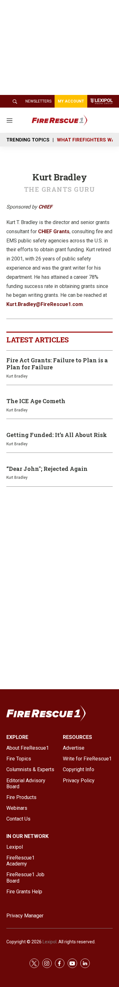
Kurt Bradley (17, 376)
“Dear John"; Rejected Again (47, 468)
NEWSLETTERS (38, 101)
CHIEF (45, 207)
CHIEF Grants (53, 231)
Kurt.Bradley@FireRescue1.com (44, 304)
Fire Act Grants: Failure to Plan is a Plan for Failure (57, 363)
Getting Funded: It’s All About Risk (56, 435)
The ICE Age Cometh (35, 401)
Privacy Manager (24, 916)
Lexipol (49, 941)
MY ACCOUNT (71, 101)
